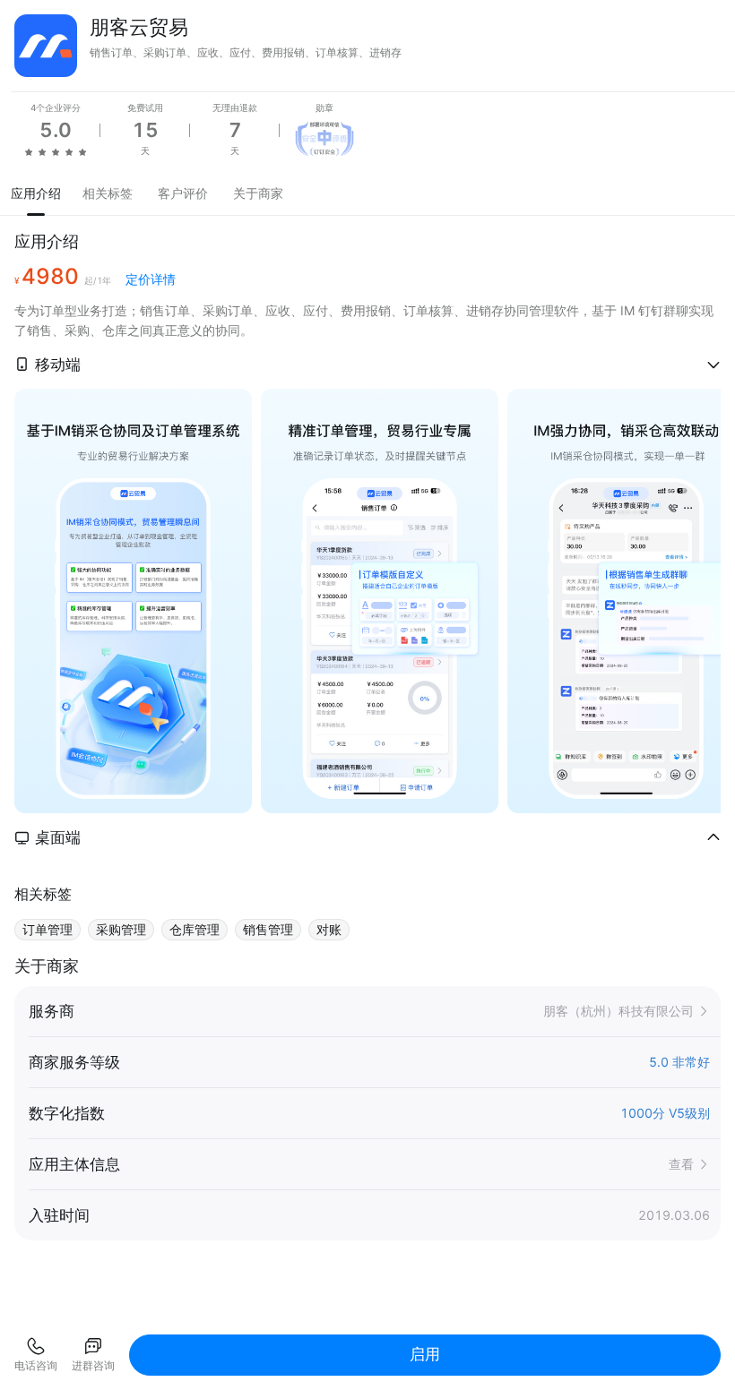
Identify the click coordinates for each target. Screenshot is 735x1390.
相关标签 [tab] (107, 193)
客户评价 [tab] (183, 193)
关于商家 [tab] (258, 193)
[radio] (28, 151)
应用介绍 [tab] (36, 193)
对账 (329, 929)
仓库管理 (194, 929)
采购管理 (121, 929)
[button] (367, 364)
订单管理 (47, 929)
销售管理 (268, 929)
